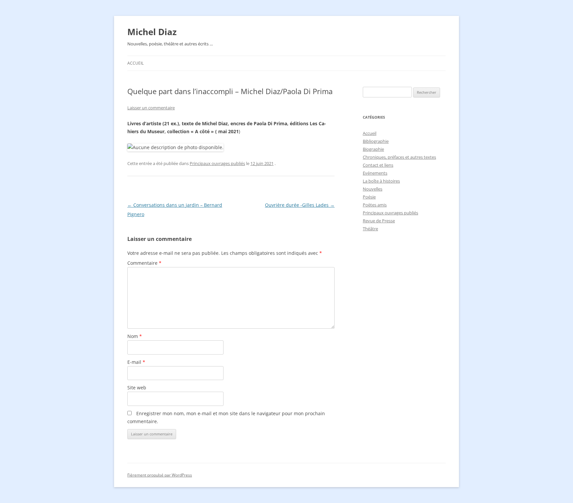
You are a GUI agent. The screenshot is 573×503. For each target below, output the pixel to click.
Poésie (369, 197)
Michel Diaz (152, 32)
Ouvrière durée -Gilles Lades (300, 205)
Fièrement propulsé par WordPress (159, 475)
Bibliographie (376, 141)
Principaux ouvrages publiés (217, 163)
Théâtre (370, 229)
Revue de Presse (379, 221)
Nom (134, 336)
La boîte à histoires (381, 181)
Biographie (373, 149)
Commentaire (144, 263)
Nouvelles (372, 189)
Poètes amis (375, 205)
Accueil (135, 63)
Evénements (375, 173)
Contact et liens (378, 165)
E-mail (136, 362)
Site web (136, 387)
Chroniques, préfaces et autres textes (399, 157)
